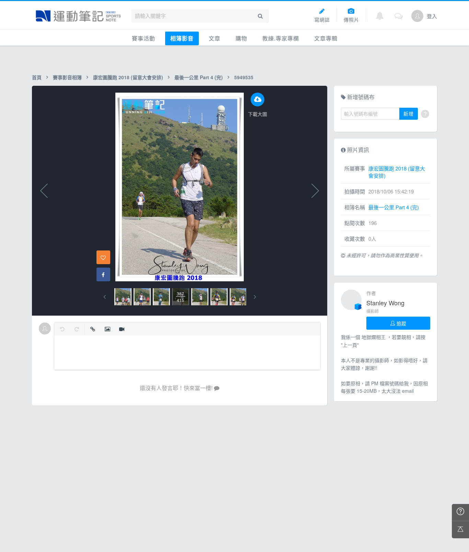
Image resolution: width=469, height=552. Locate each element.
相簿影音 (182, 38)
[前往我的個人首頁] (417, 16)
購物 (241, 38)
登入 (432, 16)
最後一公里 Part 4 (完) (198, 77)
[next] (255, 297)
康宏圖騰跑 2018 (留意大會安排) (128, 77)
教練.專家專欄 (280, 38)
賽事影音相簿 (67, 77)
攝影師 (372, 311)
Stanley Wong (385, 302)
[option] (123, 296)
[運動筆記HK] (78, 16)
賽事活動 (143, 38)
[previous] (104, 297)
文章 (214, 38)
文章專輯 (326, 38)
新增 (408, 113)
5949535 (243, 77)
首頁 (37, 77)
